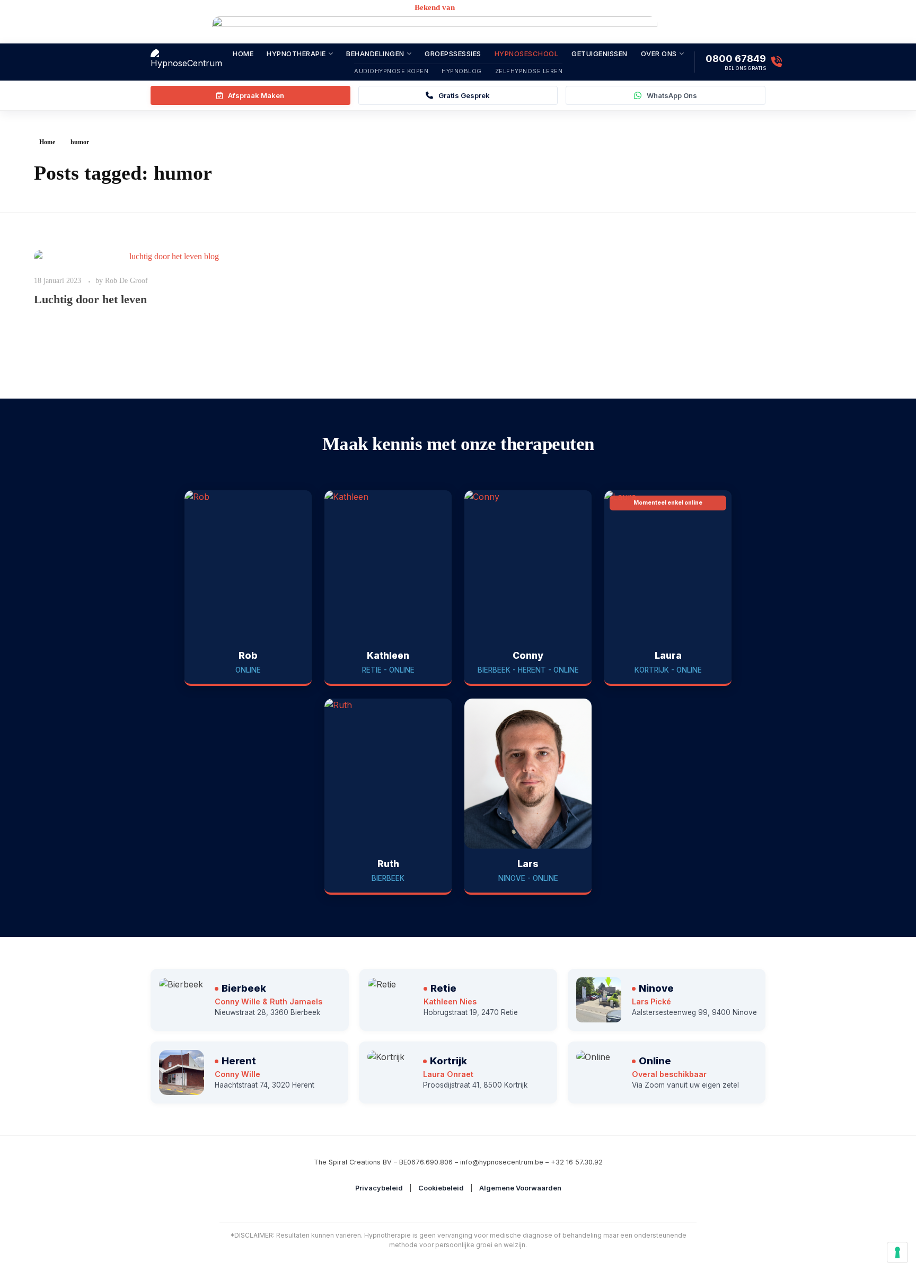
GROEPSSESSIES (453, 53)
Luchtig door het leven (90, 299)
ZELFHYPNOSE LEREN (529, 71)
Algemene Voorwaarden (520, 1188)
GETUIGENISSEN (599, 53)
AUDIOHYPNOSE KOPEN (391, 71)
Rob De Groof (126, 280)
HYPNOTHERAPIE (296, 53)
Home (47, 142)
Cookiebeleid (441, 1188)
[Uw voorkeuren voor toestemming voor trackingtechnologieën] (897, 1252)
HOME (243, 53)
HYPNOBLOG (462, 71)
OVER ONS (659, 53)
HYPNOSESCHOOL (527, 53)
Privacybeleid (379, 1188)
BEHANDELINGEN (375, 53)
